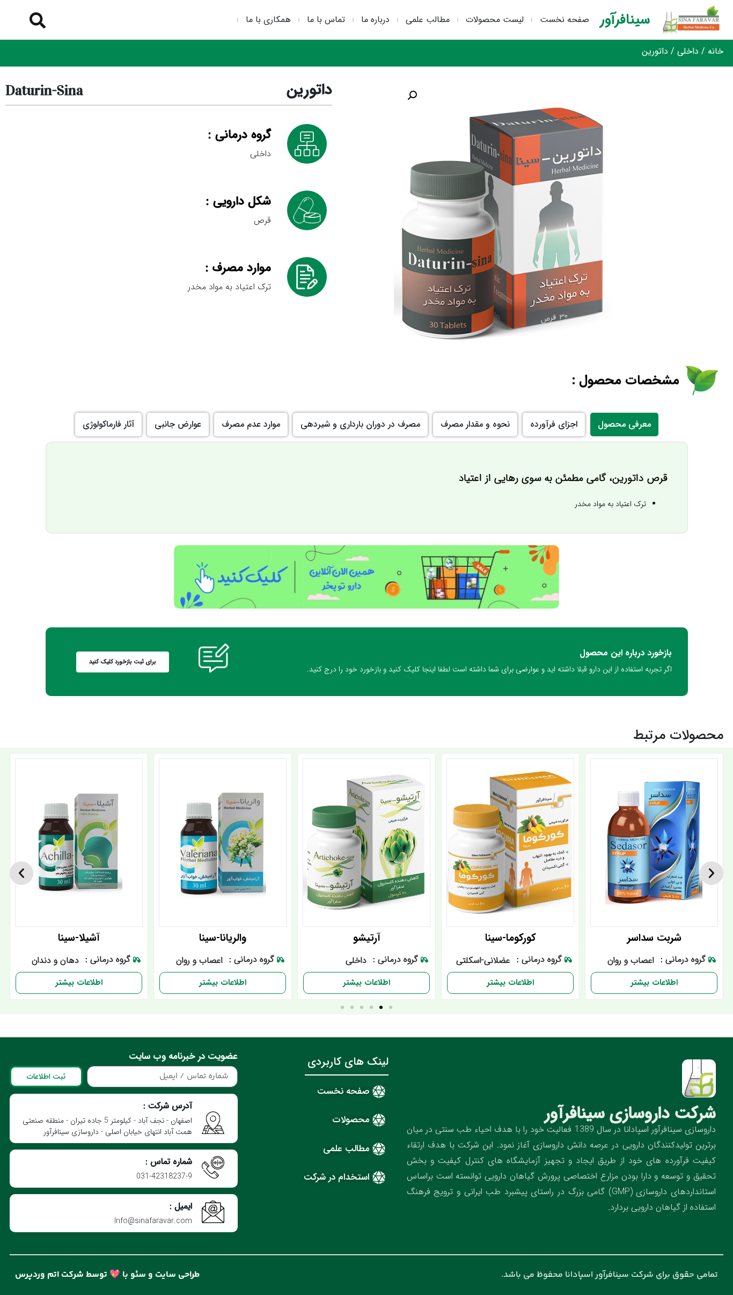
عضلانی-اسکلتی (483, 961)
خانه (715, 51)
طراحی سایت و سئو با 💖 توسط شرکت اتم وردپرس (107, 1275)
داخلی (688, 51)
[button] (412, 95)
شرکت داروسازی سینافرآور (630, 1113)
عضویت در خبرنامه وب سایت (183, 1058)
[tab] (624, 424)
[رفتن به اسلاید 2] (381, 1007)
